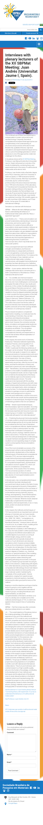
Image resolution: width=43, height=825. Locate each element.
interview (12, 709)
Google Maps (12, 803)
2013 (7, 709)
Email (9, 762)
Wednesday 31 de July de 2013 (22, 80)
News (7, 705)
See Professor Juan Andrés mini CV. (17, 699)
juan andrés (19, 709)
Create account (31, 33)
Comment (10, 732)
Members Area (10, 33)
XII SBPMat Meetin (28, 159)
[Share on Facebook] (6, 83)
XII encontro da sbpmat (17, 711)
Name (9, 754)
